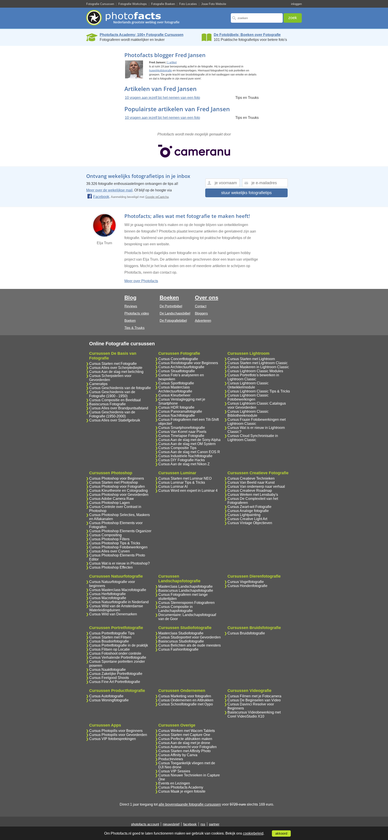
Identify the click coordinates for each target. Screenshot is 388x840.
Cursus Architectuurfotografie (181, 367)
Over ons (206, 298)
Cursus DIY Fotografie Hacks (181, 460)
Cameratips (98, 384)
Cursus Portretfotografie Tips (111, 633)
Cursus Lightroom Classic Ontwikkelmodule (248, 385)
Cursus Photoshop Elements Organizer (120, 531)
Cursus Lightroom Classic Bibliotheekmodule (248, 413)
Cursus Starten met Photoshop (113, 482)
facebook (190, 824)
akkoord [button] (281, 833)
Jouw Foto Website (213, 4)
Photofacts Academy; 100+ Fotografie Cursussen (141, 35)
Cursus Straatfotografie (176, 371)
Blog (130, 298)
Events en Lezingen (174, 783)
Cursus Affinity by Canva (177, 755)
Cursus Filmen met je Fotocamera (254, 696)
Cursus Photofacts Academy (180, 787)
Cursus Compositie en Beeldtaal (115, 400)
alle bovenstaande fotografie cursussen (190, 804)
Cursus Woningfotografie (109, 700)
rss (203, 824)
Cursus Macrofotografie (107, 598)
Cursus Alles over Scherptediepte (115, 368)
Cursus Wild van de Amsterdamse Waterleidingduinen (116, 608)
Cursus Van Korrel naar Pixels (182, 432)
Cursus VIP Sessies (174, 771)
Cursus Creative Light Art (247, 519)
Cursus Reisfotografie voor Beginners (188, 363)
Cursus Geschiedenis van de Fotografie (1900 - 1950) (112, 394)
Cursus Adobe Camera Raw (111, 499)
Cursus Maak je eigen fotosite (181, 791)
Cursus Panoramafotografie (180, 411)
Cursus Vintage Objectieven (249, 523)
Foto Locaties (188, 4)
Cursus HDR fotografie (176, 407)
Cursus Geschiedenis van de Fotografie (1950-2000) (112, 414)
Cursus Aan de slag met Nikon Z (184, 464)
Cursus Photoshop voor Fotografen (117, 486)
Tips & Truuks (134, 328)
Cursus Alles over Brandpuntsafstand (118, 408)
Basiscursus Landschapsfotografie (185, 590)
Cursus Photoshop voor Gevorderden (118, 494)
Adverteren (203, 320)
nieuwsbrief (171, 824)
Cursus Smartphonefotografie (181, 428)
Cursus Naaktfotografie (107, 670)
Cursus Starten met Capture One (184, 735)
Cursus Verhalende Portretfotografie (117, 657)
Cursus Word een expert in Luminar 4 (188, 490)
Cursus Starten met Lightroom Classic (257, 363)
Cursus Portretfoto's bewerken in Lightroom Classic (253, 377)
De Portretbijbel (171, 306)
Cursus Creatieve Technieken (251, 478)
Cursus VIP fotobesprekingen (112, 739)
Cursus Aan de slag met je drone (184, 743)
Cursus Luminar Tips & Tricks (181, 482)
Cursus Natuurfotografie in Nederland (119, 602)
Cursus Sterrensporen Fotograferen (186, 603)
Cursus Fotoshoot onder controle (115, 653)
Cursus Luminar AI (173, 486)
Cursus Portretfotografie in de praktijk (118, 645)
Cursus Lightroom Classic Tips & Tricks (258, 391)
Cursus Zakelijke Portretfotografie (115, 674)
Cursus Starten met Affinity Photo (184, 751)
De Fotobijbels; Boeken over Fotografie (247, 35)
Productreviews (170, 759)
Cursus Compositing (105, 535)
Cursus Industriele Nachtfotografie (185, 456)
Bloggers (201, 313)
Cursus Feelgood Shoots (109, 678)
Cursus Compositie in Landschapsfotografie (175, 609)
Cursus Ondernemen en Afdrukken (185, 700)
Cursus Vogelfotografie (245, 582)
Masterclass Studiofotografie (180, 633)
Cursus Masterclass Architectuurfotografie (175, 389)
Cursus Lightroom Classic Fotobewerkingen (248, 397)
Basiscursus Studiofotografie (181, 641)
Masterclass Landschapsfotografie (185, 586)
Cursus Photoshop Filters (109, 539)
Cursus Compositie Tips (177, 448)
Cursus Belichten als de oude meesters (189, 645)
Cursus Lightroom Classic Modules (255, 371)
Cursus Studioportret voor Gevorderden (189, 637)
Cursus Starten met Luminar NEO (185, 478)
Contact (200, 306)
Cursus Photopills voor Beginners (116, 731)
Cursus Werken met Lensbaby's (252, 494)
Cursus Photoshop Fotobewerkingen (118, 547)
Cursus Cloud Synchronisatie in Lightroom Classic (252, 438)
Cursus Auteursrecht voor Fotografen (187, 747)
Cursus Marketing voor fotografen (184, 696)
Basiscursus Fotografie (107, 404)
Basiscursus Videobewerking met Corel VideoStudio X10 (254, 714)
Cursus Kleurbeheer (174, 395)
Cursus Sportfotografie (176, 383)
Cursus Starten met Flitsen (110, 637)
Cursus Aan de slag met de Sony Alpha (189, 440)
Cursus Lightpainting (243, 515)
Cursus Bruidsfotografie (246, 633)
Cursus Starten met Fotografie (113, 364)
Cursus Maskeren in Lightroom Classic (258, 367)
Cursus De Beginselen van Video (254, 700)
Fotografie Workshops (132, 4)
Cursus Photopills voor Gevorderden (118, 735)
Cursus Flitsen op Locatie (109, 649)
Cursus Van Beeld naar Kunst (251, 482)
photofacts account (145, 824)
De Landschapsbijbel (175, 313)
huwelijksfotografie (160, 70)
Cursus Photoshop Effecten (111, 567)
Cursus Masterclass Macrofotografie (117, 590)
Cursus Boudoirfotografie (109, 641)
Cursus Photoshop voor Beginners (116, 478)
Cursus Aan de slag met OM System (187, 444)
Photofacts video (136, 313)
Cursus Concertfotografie (178, 359)
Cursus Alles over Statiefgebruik (114, 420)
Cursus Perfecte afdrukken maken (185, 739)
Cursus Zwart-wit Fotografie (249, 507)
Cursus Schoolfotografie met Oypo (185, 704)
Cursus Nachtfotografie (176, 415)
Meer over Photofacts (141, 281)
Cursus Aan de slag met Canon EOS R (189, 452)
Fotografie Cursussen (100, 4)
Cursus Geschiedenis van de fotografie (120, 388)
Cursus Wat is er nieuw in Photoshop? (119, 563)
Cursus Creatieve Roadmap (249, 490)
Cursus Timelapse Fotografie (181, 436)
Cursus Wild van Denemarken (113, 614)
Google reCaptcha (157, 197)
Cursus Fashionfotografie (178, 649)
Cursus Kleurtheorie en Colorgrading (118, 490)
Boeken (130, 320)
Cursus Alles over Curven (109, 551)
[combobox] (257, 18)
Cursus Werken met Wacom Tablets (186, 731)
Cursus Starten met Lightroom (251, 359)
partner (214, 824)
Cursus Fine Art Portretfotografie (114, 682)
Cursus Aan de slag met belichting (116, 372)
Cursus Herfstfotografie (107, 594)
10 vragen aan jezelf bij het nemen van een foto (162, 98)
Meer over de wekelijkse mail (109, 190)
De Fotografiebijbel (173, 320)
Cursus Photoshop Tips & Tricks (114, 543)
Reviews (130, 306)
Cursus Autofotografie (106, 696)
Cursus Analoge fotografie (248, 511)
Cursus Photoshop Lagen (109, 503)
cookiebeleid (253, 833)
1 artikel (172, 62)
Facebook (101, 197)
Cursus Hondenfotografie (247, 586)
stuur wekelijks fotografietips (246, 193)
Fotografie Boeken (163, 4)
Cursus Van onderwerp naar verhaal (256, 486)
